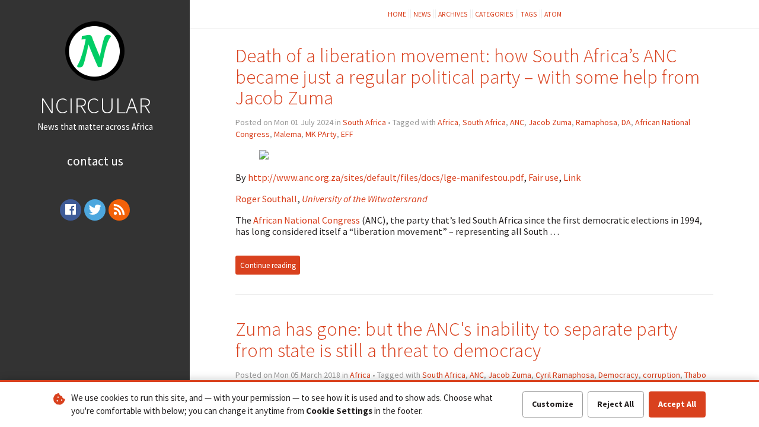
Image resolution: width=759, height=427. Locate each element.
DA (626, 122)
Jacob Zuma (550, 122)
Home (397, 13)
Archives (453, 13)
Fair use (543, 177)
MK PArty (321, 134)
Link (572, 177)
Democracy (618, 374)
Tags (529, 13)
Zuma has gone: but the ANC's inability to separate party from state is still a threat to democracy (456, 339)
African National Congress (306, 220)
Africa (448, 122)
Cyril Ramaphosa (564, 374)
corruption (661, 374)
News (422, 13)
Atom (553, 13)
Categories (494, 13)
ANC (517, 122)
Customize (552, 404)
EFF (347, 134)
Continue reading (268, 265)
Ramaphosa (596, 122)
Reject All (615, 404)
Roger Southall (266, 199)
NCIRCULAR (95, 105)
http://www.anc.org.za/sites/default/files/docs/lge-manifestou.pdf (386, 177)
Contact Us (95, 161)
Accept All (677, 404)
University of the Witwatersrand (365, 199)
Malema (287, 134)
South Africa (364, 122)
